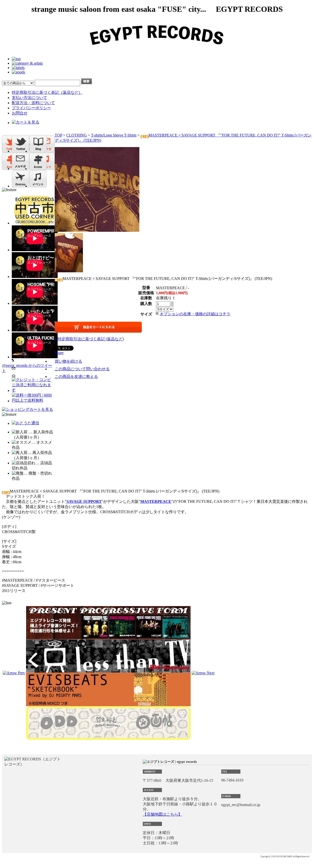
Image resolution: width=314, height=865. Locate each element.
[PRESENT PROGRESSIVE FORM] (108, 637)
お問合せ (19, 113)
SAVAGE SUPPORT (84, 501)
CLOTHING (76, 135)
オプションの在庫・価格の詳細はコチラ (195, 314)
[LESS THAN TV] (108, 670)
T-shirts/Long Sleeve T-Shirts (113, 135)
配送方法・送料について (33, 103)
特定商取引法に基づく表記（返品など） (47, 92)
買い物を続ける (68, 361)
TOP (58, 135)
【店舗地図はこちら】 (162, 814)
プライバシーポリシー (31, 108)
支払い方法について (29, 98)
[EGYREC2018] (157, 50)
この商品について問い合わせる (82, 369)
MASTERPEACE (155, 501)
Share (59, 353)
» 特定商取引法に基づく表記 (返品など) (89, 339)
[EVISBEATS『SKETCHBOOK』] (108, 704)
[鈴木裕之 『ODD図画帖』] (108, 737)
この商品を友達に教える (76, 376)
